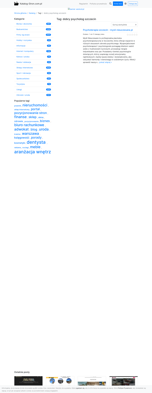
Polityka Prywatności (125, 388)
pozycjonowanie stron (31, 113)
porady (36, 137)
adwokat (22, 129)
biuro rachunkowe (29, 125)
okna (41, 117)
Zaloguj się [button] (133, 4)
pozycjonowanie (31, 121)
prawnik (17, 106)
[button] (110, 4)
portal (36, 109)
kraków (17, 134)
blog (34, 129)
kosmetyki (20, 143)
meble (35, 147)
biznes (45, 121)
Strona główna (20, 13)
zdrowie (18, 121)
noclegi (25, 147)
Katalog (32, 13)
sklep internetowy (22, 109)
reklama (17, 147)
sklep (33, 117)
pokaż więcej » (105, 62)
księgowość (22, 137)
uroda (44, 129)
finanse (21, 117)
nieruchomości (35, 105)
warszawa (31, 133)
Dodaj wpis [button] (118, 4)
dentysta (37, 142)
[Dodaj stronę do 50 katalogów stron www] (76, 9)
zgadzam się (80, 388)
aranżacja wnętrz (32, 151)
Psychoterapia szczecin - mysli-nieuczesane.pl (108, 30)
